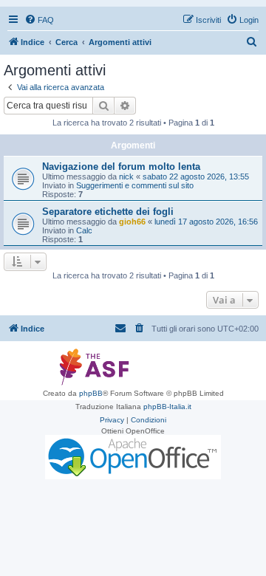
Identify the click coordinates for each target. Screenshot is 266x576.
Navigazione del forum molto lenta (121, 166)
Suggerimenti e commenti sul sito (135, 185)
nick (126, 176)
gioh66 (132, 221)
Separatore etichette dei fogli (108, 211)
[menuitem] (39, 20)
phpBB (91, 393)
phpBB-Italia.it (167, 406)
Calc (84, 230)
